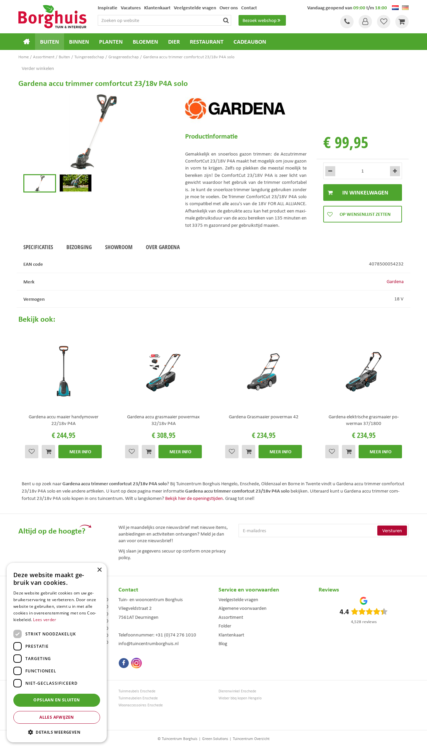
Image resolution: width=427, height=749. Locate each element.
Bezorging (79, 247)
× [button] (99, 569)
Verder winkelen (38, 68)
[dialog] (57, 652)
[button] (56, 732)
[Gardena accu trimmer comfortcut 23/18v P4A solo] (93, 132)
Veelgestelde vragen (238, 599)
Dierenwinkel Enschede (237, 691)
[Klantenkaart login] (365, 21)
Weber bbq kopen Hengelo (240, 698)
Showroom (118, 247)
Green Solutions (215, 738)
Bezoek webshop (260, 20)
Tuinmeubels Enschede (136, 691)
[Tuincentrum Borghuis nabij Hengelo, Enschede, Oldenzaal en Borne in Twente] (52, 16)
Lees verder (44, 619)
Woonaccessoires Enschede (140, 705)
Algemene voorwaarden (243, 608)
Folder (225, 625)
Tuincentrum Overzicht (251, 738)
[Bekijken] (402, 21)
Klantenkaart (231, 634)
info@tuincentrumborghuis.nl (148, 643)
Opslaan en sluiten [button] (56, 700)
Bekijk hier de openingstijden (194, 498)
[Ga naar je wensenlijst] (383, 21)
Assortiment (231, 617)
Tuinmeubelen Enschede (138, 698)
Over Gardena (163, 247)
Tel (347, 21)
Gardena (395, 281)
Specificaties (38, 247)
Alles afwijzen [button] (56, 717)
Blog (223, 643)
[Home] (26, 41)
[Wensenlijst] (383, 21)
